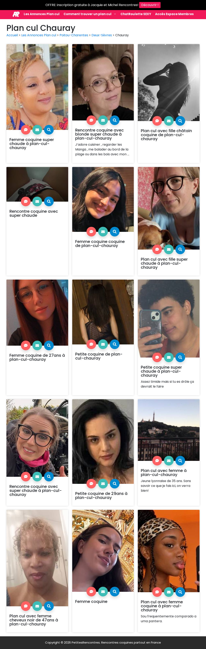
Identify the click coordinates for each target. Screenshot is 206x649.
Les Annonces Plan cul (42, 14)
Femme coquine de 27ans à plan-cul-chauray (37, 357)
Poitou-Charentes (74, 35)
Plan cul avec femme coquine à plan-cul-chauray (162, 606)
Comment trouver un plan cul (87, 14)
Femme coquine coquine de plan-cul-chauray (100, 243)
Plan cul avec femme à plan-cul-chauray (164, 473)
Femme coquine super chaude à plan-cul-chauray (31, 144)
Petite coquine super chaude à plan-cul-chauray (161, 371)
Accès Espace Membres (174, 14)
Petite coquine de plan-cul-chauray (99, 356)
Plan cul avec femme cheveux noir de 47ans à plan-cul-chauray (33, 620)
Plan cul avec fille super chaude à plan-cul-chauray (164, 263)
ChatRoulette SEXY (136, 14)
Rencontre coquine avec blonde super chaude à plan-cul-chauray (99, 134)
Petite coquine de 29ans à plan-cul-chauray (101, 495)
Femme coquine (91, 601)
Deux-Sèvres (102, 35)
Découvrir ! (150, 5)
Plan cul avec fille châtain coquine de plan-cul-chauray (166, 135)
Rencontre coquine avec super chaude (33, 213)
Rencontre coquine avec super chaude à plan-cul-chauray (35, 490)
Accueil (12, 35)
